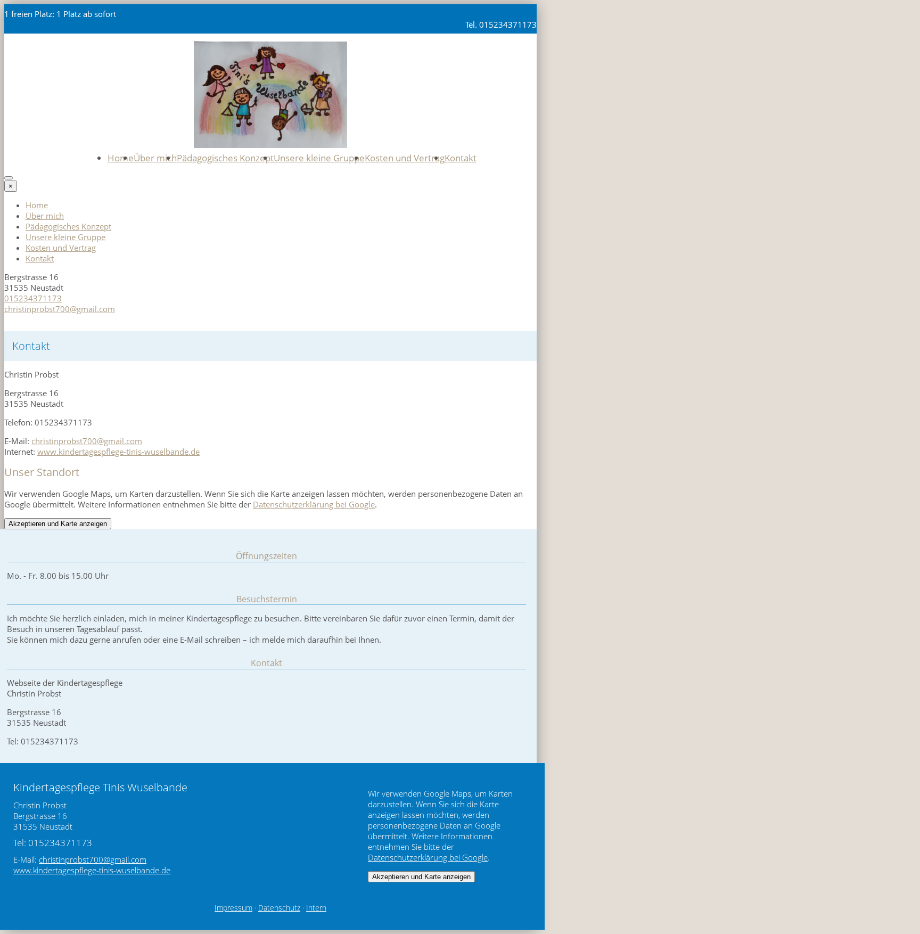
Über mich (155, 158)
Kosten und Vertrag (405, 158)
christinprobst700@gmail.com (59, 309)
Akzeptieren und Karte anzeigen (58, 524)
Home (121, 158)
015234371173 (33, 298)
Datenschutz (279, 908)
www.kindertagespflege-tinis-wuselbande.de (118, 451)
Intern (316, 908)
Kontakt (461, 158)
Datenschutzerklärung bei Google (314, 504)
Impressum (233, 908)
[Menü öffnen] (8, 177)
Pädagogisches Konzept (225, 158)
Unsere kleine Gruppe (319, 158)
